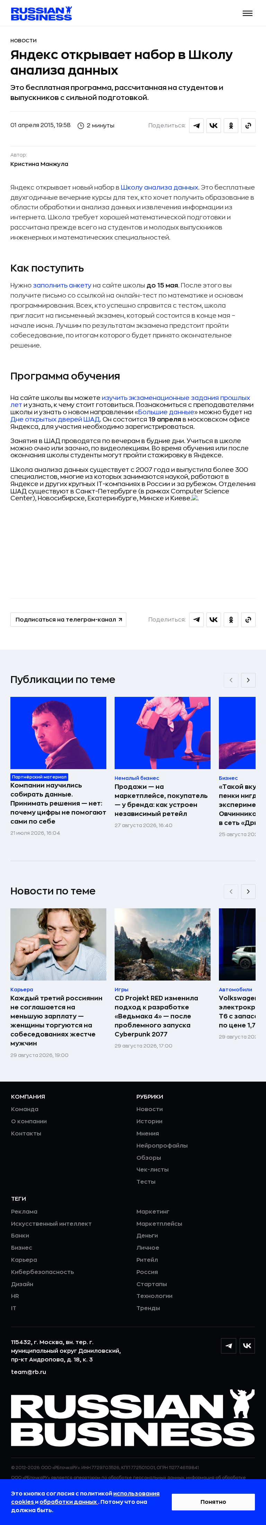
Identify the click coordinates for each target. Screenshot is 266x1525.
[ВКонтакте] (247, 1345)
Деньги (147, 1236)
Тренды (148, 1308)
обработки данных (68, 1502)
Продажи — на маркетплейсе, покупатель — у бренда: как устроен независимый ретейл (161, 800)
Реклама (24, 1212)
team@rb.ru (28, 1372)
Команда (24, 1109)
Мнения (147, 1133)
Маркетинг (152, 1212)
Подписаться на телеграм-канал (66, 620)
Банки (20, 1236)
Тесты (146, 1182)
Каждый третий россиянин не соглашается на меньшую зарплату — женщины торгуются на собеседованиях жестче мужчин (56, 1021)
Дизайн (22, 1284)
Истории (149, 1121)
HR (15, 1296)
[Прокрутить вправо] (248, 680)
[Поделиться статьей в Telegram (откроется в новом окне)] (196, 125)
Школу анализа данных (159, 187)
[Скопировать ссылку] (248, 125)
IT (13, 1308)
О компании (29, 1121)
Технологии (154, 1296)
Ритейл (147, 1260)
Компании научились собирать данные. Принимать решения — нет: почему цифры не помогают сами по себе (58, 803)
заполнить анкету (62, 285)
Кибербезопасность (42, 1272)
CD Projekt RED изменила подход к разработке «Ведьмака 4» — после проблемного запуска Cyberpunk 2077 (156, 1016)
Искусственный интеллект (51, 1224)
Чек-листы (152, 1170)
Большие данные (166, 412)
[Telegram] (228, 1345)
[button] (248, 13)
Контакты (26, 1133)
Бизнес (21, 1248)
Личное (147, 1248)
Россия (147, 1272)
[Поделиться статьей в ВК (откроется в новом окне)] (213, 125)
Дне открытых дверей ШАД (55, 419)
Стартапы (151, 1284)
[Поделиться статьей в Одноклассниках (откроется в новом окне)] (231, 125)
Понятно (213, 1502)
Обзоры (148, 1158)
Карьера (24, 1260)
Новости (23, 40)
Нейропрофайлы (162, 1146)
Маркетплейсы (159, 1224)
